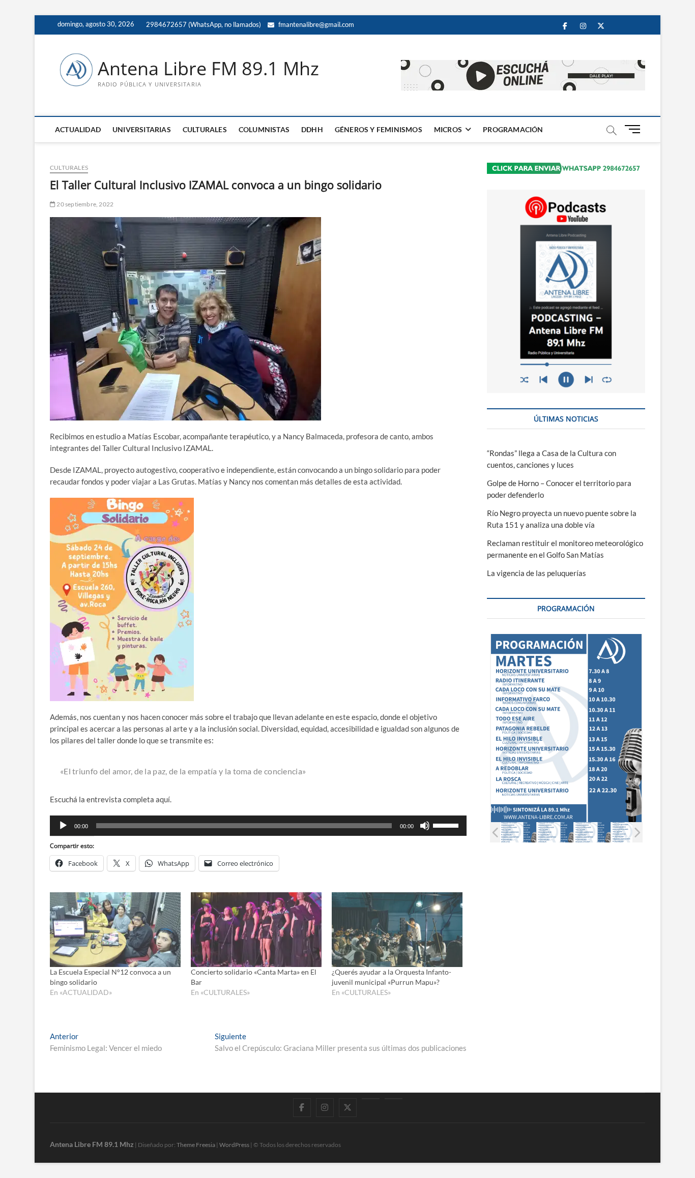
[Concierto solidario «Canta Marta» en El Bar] (256, 929)
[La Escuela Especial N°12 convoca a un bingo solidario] (115, 929)
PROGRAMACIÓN (513, 129)
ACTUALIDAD (78, 129)
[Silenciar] (425, 826)
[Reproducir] (63, 826)
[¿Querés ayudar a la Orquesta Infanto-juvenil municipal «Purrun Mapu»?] (397, 929)
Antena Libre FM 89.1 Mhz (208, 68)
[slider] (447, 824)
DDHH (312, 129)
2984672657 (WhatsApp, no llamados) (202, 24)
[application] (258, 825)
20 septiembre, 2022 (84, 204)
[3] (592, 832)
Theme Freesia (196, 1145)
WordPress (234, 1145)
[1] (518, 832)
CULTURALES (205, 129)
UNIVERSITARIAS (141, 129)
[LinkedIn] (371, 1098)
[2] (555, 832)
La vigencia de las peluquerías (536, 573)
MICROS (448, 129)
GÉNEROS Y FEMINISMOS (378, 129)
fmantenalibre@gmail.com (315, 24)
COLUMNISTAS (264, 129)
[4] (630, 832)
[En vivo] (393, 1098)
